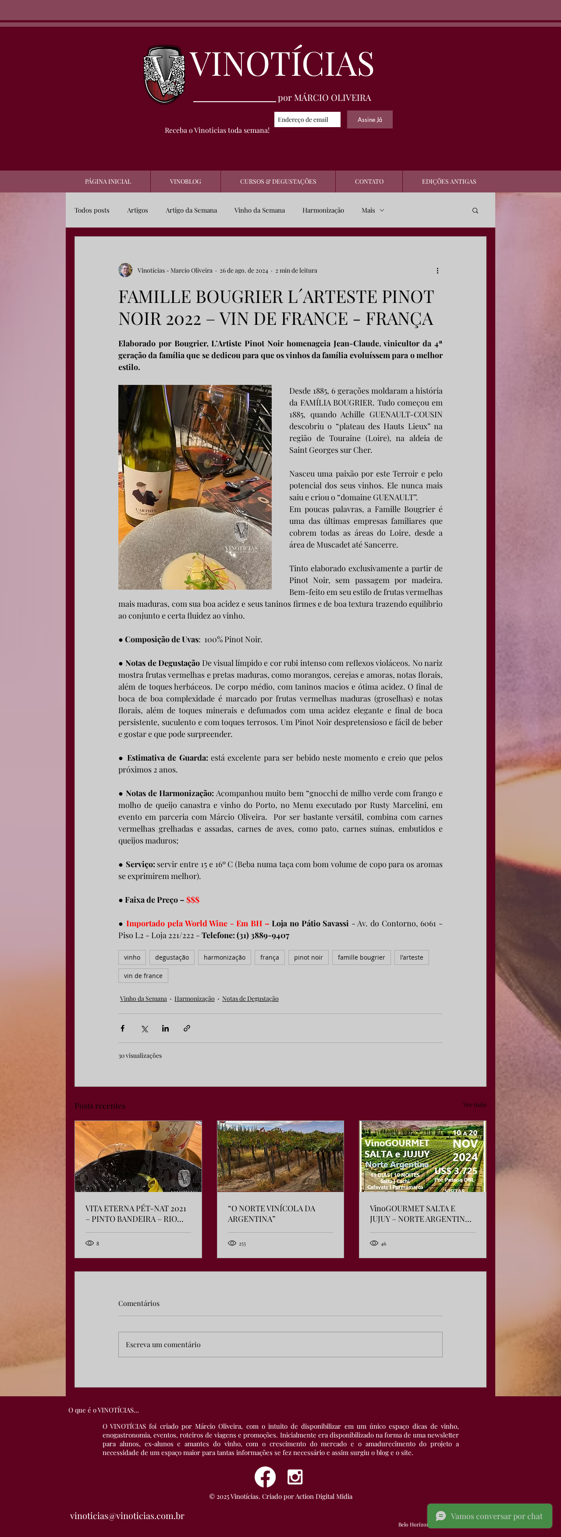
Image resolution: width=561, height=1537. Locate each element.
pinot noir (308, 957)
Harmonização (323, 210)
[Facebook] (265, 1476)
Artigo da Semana (191, 210)
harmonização (224, 957)
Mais (368, 210)
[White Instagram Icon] (294, 1476)
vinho (132, 957)
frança (269, 957)
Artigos (137, 210)
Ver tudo (474, 1104)
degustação (172, 957)
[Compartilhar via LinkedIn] (165, 1028)
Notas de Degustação (250, 998)
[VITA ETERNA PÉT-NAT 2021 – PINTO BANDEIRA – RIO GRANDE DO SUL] (138, 1156)
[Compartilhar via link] (187, 1028)
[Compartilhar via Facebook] (122, 1028)
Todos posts (92, 210)
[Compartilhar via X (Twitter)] (144, 1028)
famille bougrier (361, 957)
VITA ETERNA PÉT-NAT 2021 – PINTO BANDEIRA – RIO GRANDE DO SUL (135, 1213)
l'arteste (411, 957)
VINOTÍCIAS (282, 62)
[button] (475, 209)
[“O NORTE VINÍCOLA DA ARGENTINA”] (280, 1156)
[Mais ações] (437, 270)
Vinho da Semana (259, 210)
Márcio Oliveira (218, 1426)
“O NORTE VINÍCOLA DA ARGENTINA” (271, 1213)
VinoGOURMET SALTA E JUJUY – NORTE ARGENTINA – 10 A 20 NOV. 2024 (420, 1213)
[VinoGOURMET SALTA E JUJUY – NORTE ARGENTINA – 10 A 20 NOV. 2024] (422, 1156)
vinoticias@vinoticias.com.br (127, 1515)
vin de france (143, 975)
